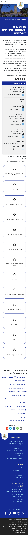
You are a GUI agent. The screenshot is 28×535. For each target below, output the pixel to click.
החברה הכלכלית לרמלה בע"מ (14, 489)
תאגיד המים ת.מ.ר (18, 497)
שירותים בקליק (19, 453)
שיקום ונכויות (21, 413)
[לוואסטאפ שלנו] (22, 513)
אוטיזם (23, 417)
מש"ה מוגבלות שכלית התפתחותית (15, 406)
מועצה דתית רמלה (18, 501)
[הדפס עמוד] (21, 428)
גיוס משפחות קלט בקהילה (17, 421)
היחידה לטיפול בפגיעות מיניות (16, 384)
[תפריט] (2, 2)
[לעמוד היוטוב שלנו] (14, 513)
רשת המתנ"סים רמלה (17, 494)
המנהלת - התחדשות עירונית (15, 451)
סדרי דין (22, 402)
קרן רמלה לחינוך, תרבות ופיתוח (14, 492)
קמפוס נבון (20, 499)
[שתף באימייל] (7, 428)
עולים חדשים (19, 477)
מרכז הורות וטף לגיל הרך (17, 395)
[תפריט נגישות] (5, 2)
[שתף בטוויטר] (10, 428)
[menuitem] (14, 171)
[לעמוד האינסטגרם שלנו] (18, 513)
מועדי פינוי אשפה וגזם (17, 448)
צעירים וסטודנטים (18, 470)
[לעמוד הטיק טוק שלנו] (10, 513)
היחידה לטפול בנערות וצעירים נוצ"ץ (15, 399)
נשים (22, 472)
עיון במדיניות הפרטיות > (20, 533)
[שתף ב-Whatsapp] (17, 428)
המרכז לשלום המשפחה (18, 410)
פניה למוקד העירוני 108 (16, 441)
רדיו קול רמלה (19, 455)
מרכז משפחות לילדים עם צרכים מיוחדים (13, 377)
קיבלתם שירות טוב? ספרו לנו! (15, 458)
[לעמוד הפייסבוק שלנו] (5, 513)
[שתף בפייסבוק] (14, 428)
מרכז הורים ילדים (20, 381)
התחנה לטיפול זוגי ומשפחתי (17, 392)
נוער (22, 467)
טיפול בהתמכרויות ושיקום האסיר (16, 388)
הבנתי (4, 526)
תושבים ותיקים (19, 475)
